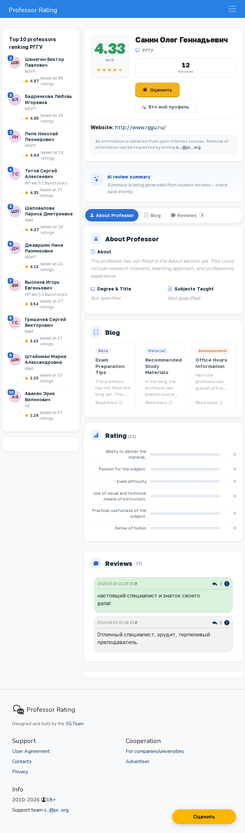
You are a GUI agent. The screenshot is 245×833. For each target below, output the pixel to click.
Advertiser (137, 761)
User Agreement (31, 751)
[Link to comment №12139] (215, 622)
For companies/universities (155, 751)
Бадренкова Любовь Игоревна (48, 99)
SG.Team (75, 724)
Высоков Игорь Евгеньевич (42, 284)
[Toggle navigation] (232, 9)
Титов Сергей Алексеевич (41, 173)
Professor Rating (33, 10)
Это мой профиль (168, 106)
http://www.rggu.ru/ (140, 127)
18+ (51, 799)
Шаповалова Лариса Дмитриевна (49, 210)
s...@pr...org (188, 147)
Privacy (20, 771)
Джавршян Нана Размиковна (44, 247)
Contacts (22, 761)
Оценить (161, 90)
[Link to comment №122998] (215, 583)
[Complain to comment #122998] (226, 583)
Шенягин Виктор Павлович (44, 62)
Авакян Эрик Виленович (40, 396)
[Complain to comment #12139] (226, 622)
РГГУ (147, 50)
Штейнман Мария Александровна (45, 359)
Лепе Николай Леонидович (41, 136)
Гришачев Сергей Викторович (45, 322)
